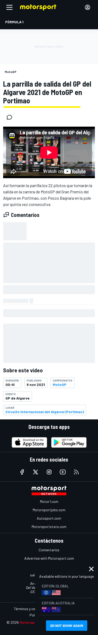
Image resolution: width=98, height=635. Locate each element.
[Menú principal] (9, 7)
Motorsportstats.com (49, 526)
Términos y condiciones (32, 608)
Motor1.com (49, 501)
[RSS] (76, 472)
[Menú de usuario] (87, 7)
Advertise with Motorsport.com (49, 558)
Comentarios (49, 550)
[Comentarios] (11, 117)
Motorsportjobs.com (49, 510)
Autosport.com (49, 518)
